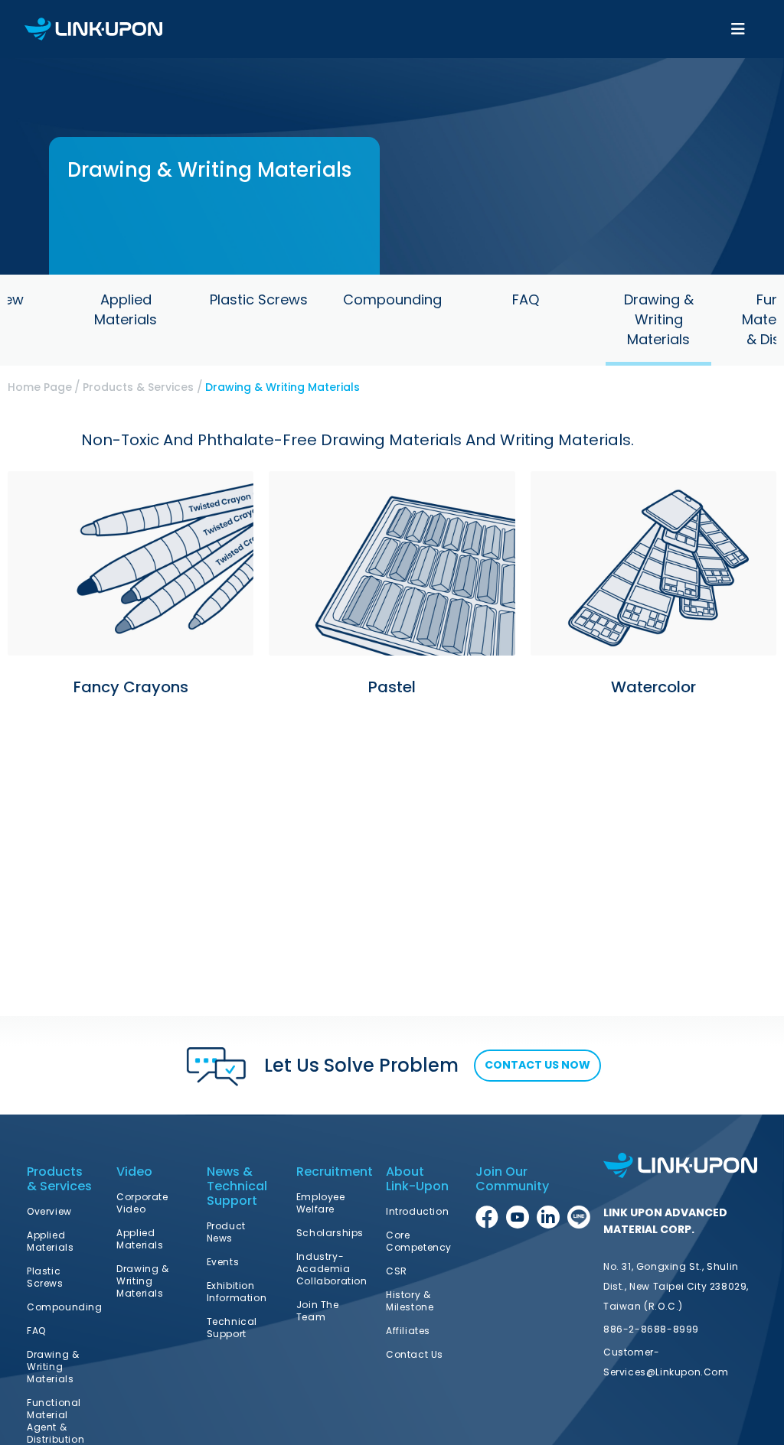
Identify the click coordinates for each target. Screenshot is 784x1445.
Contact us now (537, 1064)
